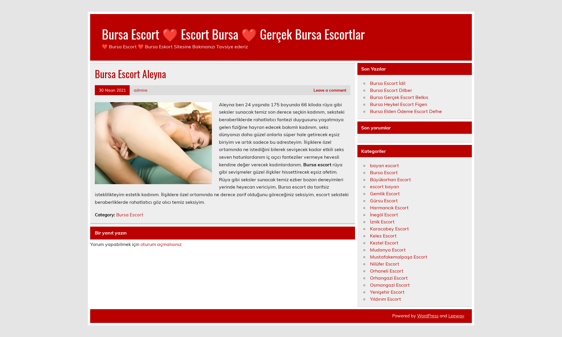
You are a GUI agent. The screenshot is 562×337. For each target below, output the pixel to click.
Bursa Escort (129, 215)
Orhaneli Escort (386, 271)
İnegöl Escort (384, 215)
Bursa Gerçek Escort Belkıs (399, 97)
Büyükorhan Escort (390, 179)
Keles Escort (383, 236)
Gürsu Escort (384, 200)
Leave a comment (329, 90)
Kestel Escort (384, 243)
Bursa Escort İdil (387, 83)
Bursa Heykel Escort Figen (398, 104)
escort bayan (384, 186)
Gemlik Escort (385, 193)
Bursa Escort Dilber (391, 90)
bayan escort (384, 165)
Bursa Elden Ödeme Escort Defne (406, 111)
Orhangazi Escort (389, 278)
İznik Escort (382, 222)
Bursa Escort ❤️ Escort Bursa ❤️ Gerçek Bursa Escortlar (233, 33)
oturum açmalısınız (160, 244)
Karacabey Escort (389, 229)
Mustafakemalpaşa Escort (398, 257)
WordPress (427, 316)
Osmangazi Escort (390, 285)
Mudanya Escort (388, 250)
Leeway (456, 316)
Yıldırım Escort (385, 299)
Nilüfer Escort (384, 264)
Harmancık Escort (389, 208)
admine (140, 90)
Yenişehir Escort (387, 292)
